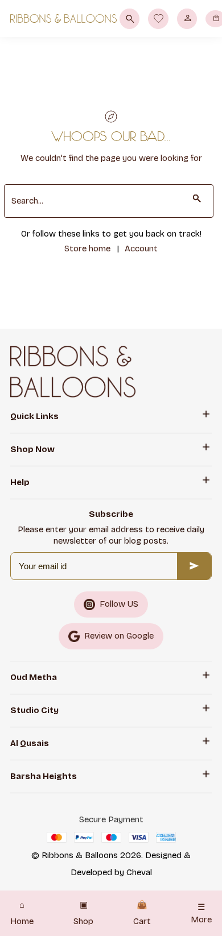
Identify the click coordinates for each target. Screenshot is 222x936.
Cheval (139, 872)
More (201, 913)
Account (141, 248)
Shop (83, 913)
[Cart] (215, 19)
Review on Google (119, 636)
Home (22, 913)
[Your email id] (194, 566)
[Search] (129, 19)
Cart (142, 913)
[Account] (187, 19)
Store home (87, 248)
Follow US (119, 604)
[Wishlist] (158, 19)
